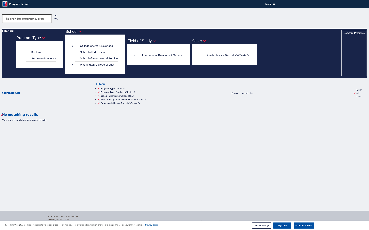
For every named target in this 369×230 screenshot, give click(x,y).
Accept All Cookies (303, 225)
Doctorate (37, 52)
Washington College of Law (97, 64)
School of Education (92, 52)
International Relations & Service (162, 55)
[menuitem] (41, 52)
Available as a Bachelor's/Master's (228, 55)
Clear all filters (359, 93)
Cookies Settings (261, 225)
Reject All (282, 225)
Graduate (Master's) (43, 58)
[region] (184, 225)
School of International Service (99, 58)
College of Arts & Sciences (96, 45)
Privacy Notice (151, 225)
